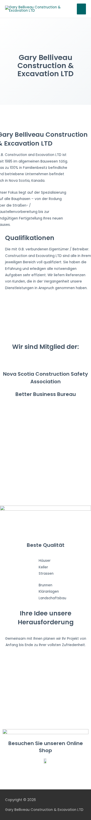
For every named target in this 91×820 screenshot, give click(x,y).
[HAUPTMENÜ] (81, 9)
